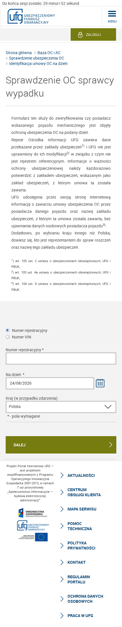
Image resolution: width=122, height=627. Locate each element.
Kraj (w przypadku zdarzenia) (32, 398)
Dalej (20, 445)
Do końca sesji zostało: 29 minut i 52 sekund (40, 3)
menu (112, 21)
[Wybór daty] (100, 383)
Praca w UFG (80, 615)
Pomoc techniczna (80, 526)
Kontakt (77, 562)
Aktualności (81, 475)
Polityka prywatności (81, 545)
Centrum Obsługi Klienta (84, 492)
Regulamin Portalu (79, 579)
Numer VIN (21, 337)
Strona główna (19, 52)
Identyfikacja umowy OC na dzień (38, 63)
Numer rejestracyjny (29, 330)
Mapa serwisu (82, 509)
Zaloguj (93, 34)
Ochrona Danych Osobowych (85, 598)
